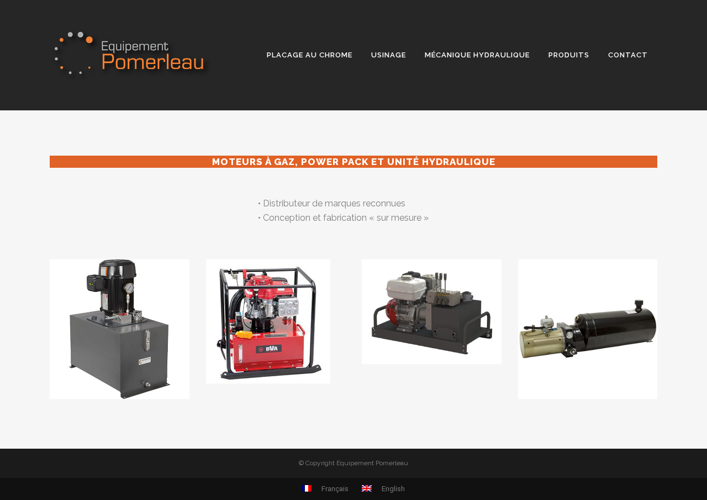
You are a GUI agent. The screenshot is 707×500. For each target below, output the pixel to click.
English (392, 489)
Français (334, 489)
